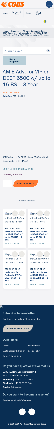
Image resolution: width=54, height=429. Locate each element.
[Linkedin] (31, 411)
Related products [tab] (27, 200)
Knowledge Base (17, 12)
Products (15, 31)
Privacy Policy (34, 345)
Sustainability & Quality (14, 350)
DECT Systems (9, 33)
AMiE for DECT (40, 33)
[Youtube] (22, 411)
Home (5, 31)
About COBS (38, 12)
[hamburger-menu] (49, 4)
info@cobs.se (15, 387)
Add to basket (25, 183)
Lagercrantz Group (38, 424)
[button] (22, 213)
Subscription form (18, 328)
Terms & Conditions (12, 356)
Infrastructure (25, 33)
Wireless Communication (34, 31)
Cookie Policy (34, 350)
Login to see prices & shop (18, 168)
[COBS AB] (12, 4)
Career (29, 13)
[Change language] (45, 21)
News (5, 13)
